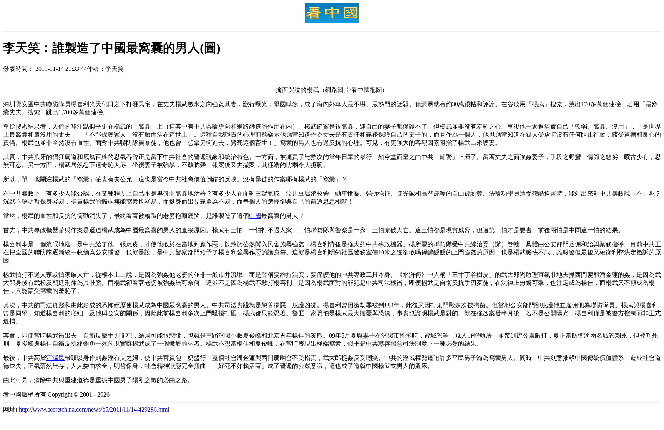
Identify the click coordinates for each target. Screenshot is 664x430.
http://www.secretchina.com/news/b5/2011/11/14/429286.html (94, 409)
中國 (255, 215)
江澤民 (55, 358)
